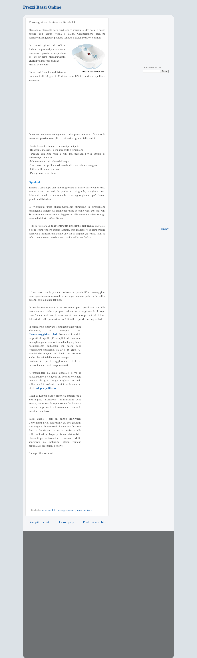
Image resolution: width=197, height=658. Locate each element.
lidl (54, 510)
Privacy (165, 228)
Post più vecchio (94, 522)
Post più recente (39, 522)
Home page (67, 522)
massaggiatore (74, 510)
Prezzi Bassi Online (42, 6)
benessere (46, 510)
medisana (87, 510)
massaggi (61, 510)
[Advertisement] (67, 107)
